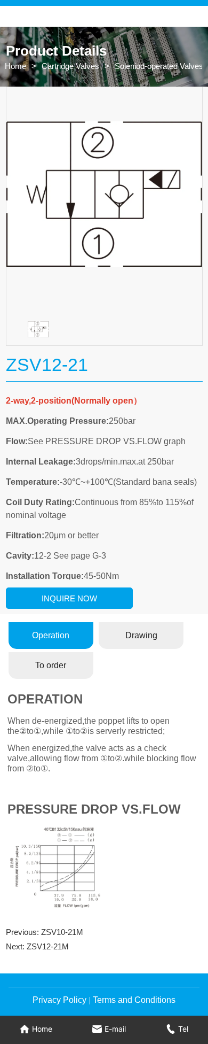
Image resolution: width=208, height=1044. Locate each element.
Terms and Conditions (134, 999)
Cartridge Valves (70, 66)
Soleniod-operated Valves (159, 66)
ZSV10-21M (62, 932)
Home (15, 66)
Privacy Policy (59, 999)
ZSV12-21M (48, 946)
